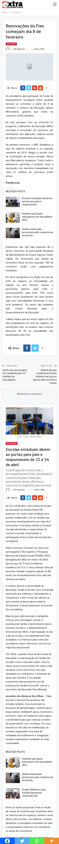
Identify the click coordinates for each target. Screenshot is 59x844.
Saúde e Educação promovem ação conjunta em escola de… (37, 232)
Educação (11, 44)
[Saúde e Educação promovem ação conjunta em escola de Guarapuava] (13, 233)
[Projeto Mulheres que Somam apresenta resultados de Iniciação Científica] (13, 793)
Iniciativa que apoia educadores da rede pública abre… (37, 216)
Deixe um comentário (30, 394)
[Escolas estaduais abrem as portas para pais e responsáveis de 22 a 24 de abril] (13, 202)
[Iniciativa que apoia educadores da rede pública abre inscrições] (13, 217)
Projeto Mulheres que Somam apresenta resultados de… (33, 792)
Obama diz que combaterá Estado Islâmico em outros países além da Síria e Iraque (45, 376)
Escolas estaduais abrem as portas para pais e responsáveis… (37, 201)
